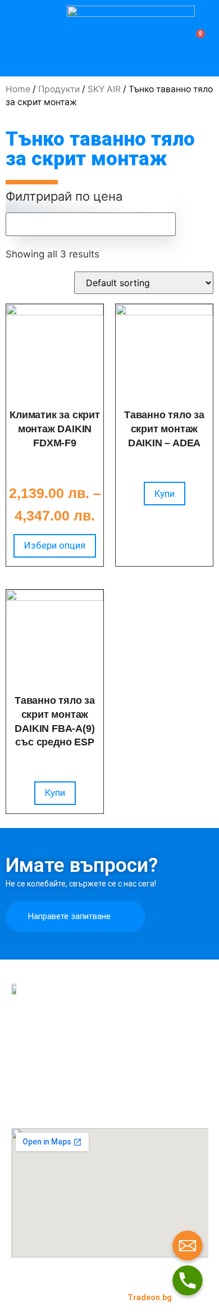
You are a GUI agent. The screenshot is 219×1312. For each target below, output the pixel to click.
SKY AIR (104, 89)
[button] (15, 38)
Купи (164, 493)
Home (18, 89)
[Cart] (197, 38)
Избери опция (54, 545)
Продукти (59, 89)
